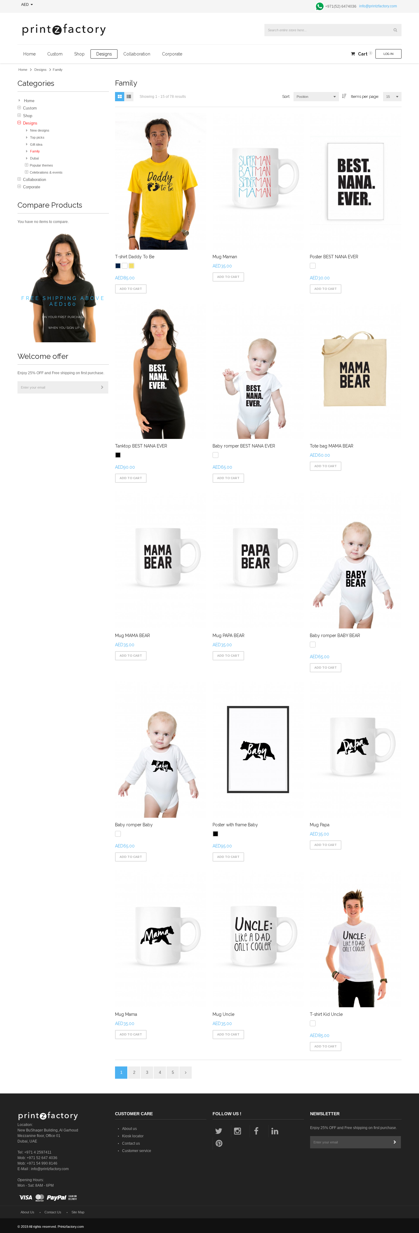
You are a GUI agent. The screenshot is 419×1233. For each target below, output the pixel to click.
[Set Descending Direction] (344, 97)
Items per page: (365, 96)
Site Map (77, 1212)
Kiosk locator (133, 1136)
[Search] (395, 30)
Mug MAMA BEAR (132, 635)
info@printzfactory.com (378, 6)
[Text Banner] (63, 235)
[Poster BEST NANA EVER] (355, 181)
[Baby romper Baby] (160, 749)
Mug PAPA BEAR (228, 635)
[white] (125, 266)
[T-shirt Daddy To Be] (160, 181)
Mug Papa (319, 824)
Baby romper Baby (134, 824)
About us (129, 1129)
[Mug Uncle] (258, 938)
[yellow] (131, 266)
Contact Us (52, 1212)
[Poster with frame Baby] (258, 749)
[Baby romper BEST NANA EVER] (258, 370)
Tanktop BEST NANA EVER (141, 446)
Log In (388, 54)
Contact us (131, 1143)
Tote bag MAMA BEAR (331, 446)
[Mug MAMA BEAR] (160, 559)
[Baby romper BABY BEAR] (355, 559)
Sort (286, 96)
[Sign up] (102, 387)
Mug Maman (225, 256)
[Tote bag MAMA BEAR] (355, 370)
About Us (27, 1212)
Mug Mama (126, 1014)
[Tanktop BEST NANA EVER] (160, 370)
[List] (128, 96)
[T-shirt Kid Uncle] (355, 938)
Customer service (136, 1151)
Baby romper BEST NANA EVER (244, 446)
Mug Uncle (223, 1014)
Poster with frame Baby (235, 824)
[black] (118, 455)
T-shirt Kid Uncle (326, 1014)
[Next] (185, 1072)
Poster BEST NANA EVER (334, 256)
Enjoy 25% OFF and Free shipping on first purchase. (60, 373)
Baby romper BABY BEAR (335, 635)
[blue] (118, 266)
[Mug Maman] (258, 181)
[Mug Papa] (355, 749)
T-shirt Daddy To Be (134, 256)
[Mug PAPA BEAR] (258, 559)
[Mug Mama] (160, 938)
